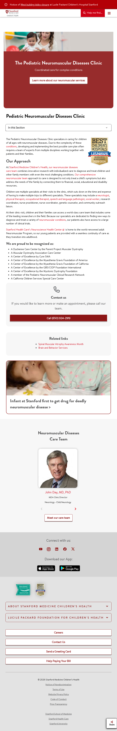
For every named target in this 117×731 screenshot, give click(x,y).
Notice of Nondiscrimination (58, 684)
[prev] (41, 508)
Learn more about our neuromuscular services (58, 80)
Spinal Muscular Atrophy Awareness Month (60, 344)
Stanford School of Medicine (58, 713)
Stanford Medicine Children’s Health (28, 167)
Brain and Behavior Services (53, 347)
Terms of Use (58, 689)
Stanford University (58, 723)
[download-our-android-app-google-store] (69, 568)
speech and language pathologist (67, 199)
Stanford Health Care (59, 718)
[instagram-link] (49, 550)
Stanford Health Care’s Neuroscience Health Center (34, 229)
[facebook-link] (65, 550)
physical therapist (15, 199)
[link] (58, 318)
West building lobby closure (35, 4)
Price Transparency (58, 704)
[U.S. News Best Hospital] (40, 589)
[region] (58, 70)
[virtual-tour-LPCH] (41, 550)
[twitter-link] (73, 550)
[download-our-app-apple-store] (46, 568)
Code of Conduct (58, 699)
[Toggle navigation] (109, 13)
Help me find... (94, 12)
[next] (75, 508)
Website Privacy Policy (58, 694)
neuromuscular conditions (52, 219)
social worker (92, 199)
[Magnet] (18, 589)
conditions (11, 146)
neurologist (103, 195)
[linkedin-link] (57, 550)
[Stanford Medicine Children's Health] (41, 13)
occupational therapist (37, 199)
